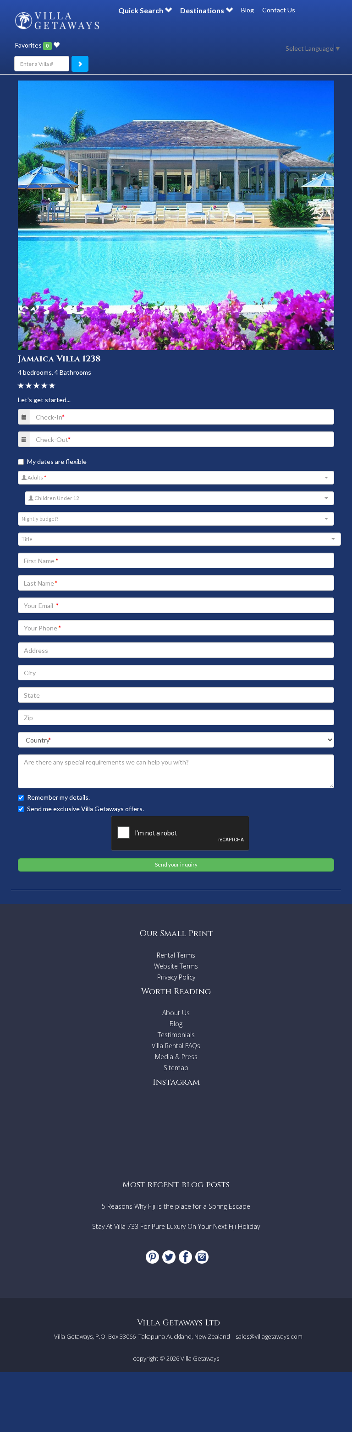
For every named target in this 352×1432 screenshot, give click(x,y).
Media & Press (176, 1056)
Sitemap (176, 1067)
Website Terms (176, 966)
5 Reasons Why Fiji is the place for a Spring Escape (176, 1206)
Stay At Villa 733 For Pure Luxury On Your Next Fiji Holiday (176, 1226)
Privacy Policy (176, 977)
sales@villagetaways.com (269, 1336)
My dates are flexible (57, 461)
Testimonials (176, 1034)
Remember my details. (58, 797)
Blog (247, 10)
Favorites (32, 45)
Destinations (203, 10)
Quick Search (141, 10)
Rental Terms (176, 955)
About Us (176, 1012)
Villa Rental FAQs (176, 1045)
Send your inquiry (176, 864)
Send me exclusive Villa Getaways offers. (85, 809)
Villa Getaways (200, 1358)
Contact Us (278, 10)
